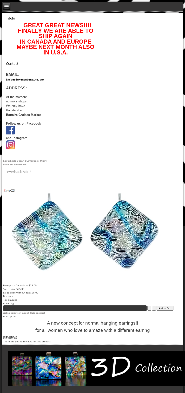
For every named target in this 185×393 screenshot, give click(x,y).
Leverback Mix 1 (36, 160)
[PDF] (5, 191)
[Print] (9, 191)
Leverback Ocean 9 (14, 160)
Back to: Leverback (15, 164)
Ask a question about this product (24, 312)
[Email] (13, 191)
